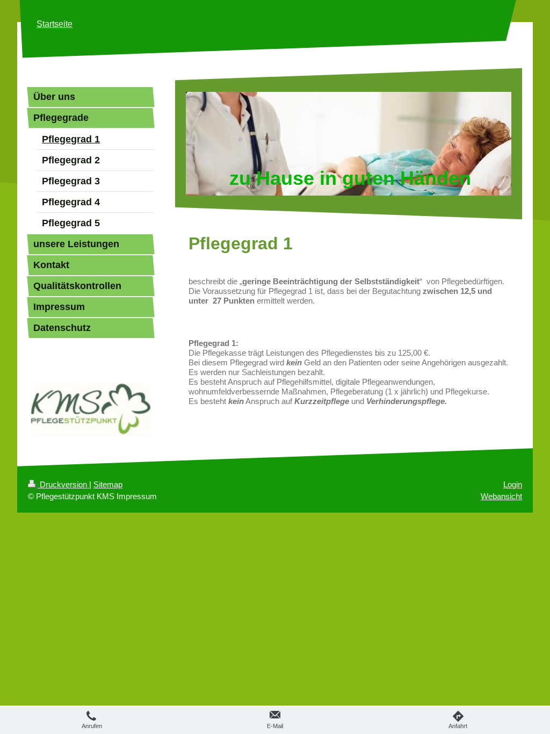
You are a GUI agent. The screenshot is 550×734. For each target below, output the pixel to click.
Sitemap (107, 484)
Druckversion (63, 484)
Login (512, 484)
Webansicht (501, 496)
